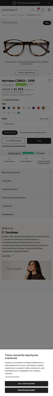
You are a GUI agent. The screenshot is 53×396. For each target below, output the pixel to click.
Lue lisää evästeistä (12, 377)
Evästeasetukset (26, 390)
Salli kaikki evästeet (26, 383)
